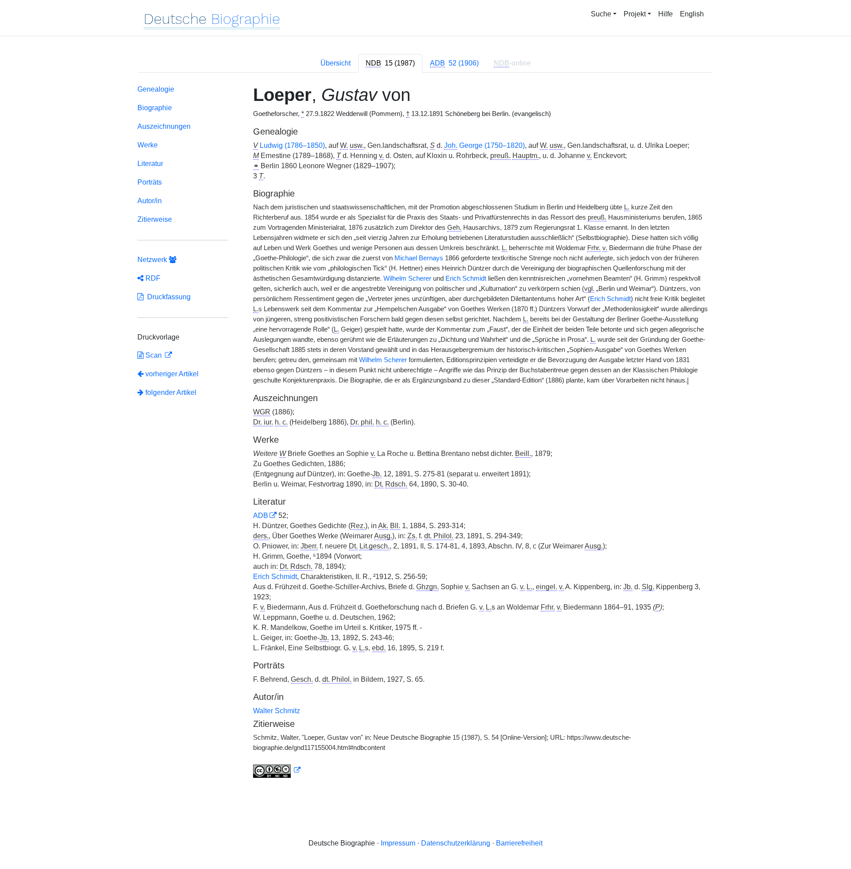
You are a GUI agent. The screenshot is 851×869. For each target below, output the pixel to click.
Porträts (149, 182)
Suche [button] (601, 14)
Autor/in (149, 201)
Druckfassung (167, 297)
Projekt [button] (635, 14)
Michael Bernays (418, 258)
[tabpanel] (425, 433)
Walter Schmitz (276, 711)
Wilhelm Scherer (407, 278)
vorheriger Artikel (172, 374)
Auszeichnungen (164, 126)
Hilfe (665, 14)
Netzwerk (153, 259)
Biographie (154, 108)
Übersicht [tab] (335, 63)
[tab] (390, 63)
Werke (147, 145)
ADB (260, 515)
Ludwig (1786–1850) (292, 145)
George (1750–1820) (484, 145)
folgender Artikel (170, 392)
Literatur (150, 163)
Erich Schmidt (465, 278)
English (692, 14)
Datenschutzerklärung (455, 843)
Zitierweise (154, 219)
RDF (152, 278)
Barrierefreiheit (519, 843)
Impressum (398, 843)
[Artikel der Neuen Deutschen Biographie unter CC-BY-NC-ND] (277, 770)
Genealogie (155, 89)
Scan (154, 355)
